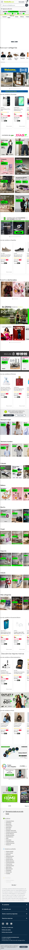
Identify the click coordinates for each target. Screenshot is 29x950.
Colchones (8, 881)
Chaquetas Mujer (10, 821)
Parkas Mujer (9, 864)
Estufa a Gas (9, 871)
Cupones (5, 16)
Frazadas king (9, 857)
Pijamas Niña (9, 825)
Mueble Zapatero (10, 880)
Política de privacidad (7, 932)
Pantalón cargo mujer (11, 830)
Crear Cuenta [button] (20, 415)
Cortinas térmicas (10, 862)
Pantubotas (8, 870)
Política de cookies (6, 929)
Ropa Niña (8, 828)
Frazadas (8, 873)
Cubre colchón (9, 853)
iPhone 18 (8, 844)
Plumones (8, 854)
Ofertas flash (11, 16)
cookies (2, 948)
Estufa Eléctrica (9, 836)
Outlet (16, 16)
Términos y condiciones (7, 927)
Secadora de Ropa (10, 835)
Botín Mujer (9, 867)
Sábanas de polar (10, 856)
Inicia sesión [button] (21, 1)
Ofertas (22, 16)
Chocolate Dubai (10, 841)
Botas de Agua (9, 868)
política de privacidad (11, 946)
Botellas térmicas (10, 860)
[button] (14, 5)
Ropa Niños (8, 827)
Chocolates (8, 839)
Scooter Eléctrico (10, 833)
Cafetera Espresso (10, 843)
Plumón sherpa (9, 859)
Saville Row (8, 822)
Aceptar (23, 946)
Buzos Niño (8, 824)
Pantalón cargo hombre (11, 832)
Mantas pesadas (9, 851)
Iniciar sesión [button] (9, 415)
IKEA (7, 838)
